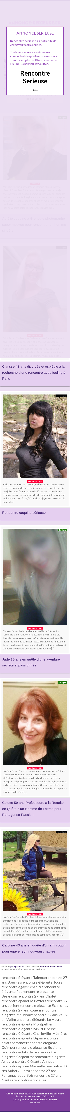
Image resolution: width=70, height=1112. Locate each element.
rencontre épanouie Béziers (23, 1001)
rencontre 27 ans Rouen (20, 1010)
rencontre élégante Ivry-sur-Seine (28, 1029)
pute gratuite (16, 966)
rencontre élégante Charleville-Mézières (34, 1033)
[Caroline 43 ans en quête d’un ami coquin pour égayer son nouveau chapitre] (35, 872)
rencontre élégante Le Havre (38, 1019)
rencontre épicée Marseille (23, 1066)
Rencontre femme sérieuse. (48, 1093)
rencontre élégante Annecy (32, 1061)
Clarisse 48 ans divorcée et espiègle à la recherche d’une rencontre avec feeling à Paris (33, 372)
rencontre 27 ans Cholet (37, 996)
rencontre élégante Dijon (21, 1038)
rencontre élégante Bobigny (38, 1047)
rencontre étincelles (29, 1080)
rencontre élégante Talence (23, 977)
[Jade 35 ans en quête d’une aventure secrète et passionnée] (35, 578)
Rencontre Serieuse (35, 77)
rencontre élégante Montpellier (27, 1024)
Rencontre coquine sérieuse (24, 513)
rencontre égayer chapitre (22, 987)
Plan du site (35, 1102)
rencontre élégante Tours (41, 982)
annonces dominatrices (51, 966)
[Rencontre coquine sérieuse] (35, 437)
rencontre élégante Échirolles (44, 1005)
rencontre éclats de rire (20, 1052)
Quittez (35, 90)
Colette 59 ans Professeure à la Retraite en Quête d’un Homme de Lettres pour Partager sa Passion (33, 809)
